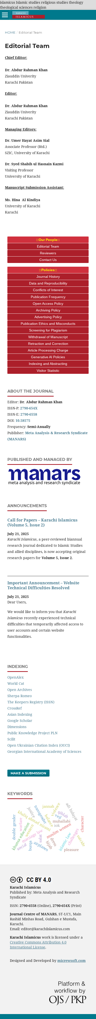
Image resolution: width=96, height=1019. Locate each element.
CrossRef (14, 708)
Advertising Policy (48, 317)
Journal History (48, 277)
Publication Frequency (48, 297)
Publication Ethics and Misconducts (48, 324)
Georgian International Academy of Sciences (44, 751)
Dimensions (16, 726)
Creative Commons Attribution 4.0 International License (38, 944)
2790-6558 (28, 414)
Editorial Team (48, 246)
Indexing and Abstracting (48, 364)
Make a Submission (28, 773)
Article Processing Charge (48, 350)
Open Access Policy (48, 304)
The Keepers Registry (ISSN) (30, 702)
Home (10, 32)
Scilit (11, 739)
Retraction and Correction (48, 344)
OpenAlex (15, 677)
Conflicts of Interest (48, 290)
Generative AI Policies (48, 357)
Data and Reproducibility (48, 283)
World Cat (15, 683)
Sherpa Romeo (19, 695)
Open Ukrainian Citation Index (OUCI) (38, 745)
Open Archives (19, 689)
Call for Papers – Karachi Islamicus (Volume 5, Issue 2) (42, 522)
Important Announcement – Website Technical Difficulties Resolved (43, 585)
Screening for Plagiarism (48, 330)
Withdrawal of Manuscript (48, 337)
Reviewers (48, 253)
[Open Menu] (5, 15)
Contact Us (48, 260)
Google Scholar (19, 720)
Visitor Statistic (48, 371)
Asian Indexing (19, 714)
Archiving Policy (48, 310)
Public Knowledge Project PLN (32, 733)
